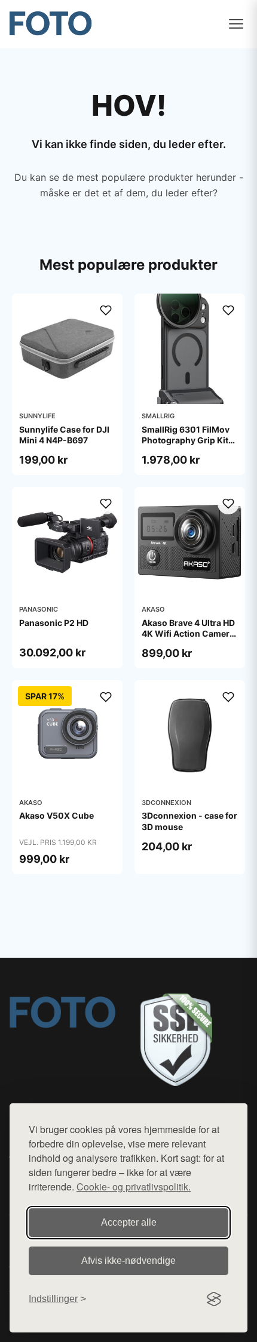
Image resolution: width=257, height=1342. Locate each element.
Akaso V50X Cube (56, 815)
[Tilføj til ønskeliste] (106, 310)
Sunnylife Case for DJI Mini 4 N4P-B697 (64, 434)
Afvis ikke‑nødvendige (128, 1260)
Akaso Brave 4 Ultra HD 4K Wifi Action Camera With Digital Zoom (188, 633)
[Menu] (236, 24)
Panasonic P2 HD (53, 623)
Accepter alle (129, 1222)
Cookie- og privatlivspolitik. (134, 1186)
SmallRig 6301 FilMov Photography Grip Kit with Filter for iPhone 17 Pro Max (189, 445)
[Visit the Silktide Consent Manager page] (214, 1299)
